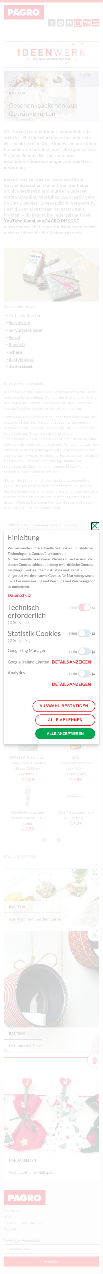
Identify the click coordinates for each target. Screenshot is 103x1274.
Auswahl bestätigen (64, 706)
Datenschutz (19, 595)
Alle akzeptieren (65, 733)
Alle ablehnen (65, 720)
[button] (73, 662)
